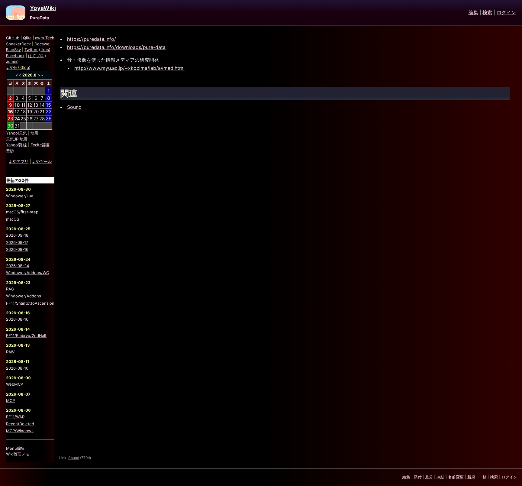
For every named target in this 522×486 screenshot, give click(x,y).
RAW (10, 352)
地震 (34, 133)
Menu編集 (15, 448)
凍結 (440, 477)
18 (23, 112)
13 (35, 105)
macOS (12, 219)
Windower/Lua (19, 196)
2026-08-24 (17, 266)
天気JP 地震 (16, 139)
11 (23, 105)
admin (11, 61)
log (26, 67)
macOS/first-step (22, 212)
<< (18, 75)
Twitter (31, 49)
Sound (74, 107)
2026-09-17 (17, 242)
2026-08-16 (17, 319)
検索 (487, 12)
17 (16, 112)
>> (40, 75)
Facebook (15, 55)
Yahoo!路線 (16, 144)
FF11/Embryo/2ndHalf (26, 335)
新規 (471, 477)
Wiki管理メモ (17, 454)
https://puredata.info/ (91, 39)
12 (29, 105)
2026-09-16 (17, 249)
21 (42, 112)
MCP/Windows (20, 431)
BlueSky (13, 49)
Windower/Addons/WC (27, 273)
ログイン (506, 12)
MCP (10, 400)
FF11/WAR (15, 417)
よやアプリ (18, 161)
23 (10, 119)
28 (42, 119)
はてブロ (36, 55)
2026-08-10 (17, 368)
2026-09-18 (17, 235)
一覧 (482, 477)
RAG (10, 289)
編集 (473, 12)
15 (48, 105)
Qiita (27, 37)
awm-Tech (44, 37)
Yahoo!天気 (16, 133)
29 (49, 118)
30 (10, 126)
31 (17, 126)
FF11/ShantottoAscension (30, 303)
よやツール (42, 161)
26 (29, 119)
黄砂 (10, 150)
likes (44, 49)
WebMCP (14, 384)
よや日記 (14, 67)
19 (29, 112)
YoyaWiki (43, 8)
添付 (418, 477)
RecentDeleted (20, 424)
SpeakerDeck (18, 43)
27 (36, 119)
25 (23, 119)
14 (42, 105)
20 (36, 112)
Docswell (42, 43)
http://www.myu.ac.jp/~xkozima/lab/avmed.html (129, 68)
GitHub (12, 37)
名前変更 (456, 477)
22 (49, 112)
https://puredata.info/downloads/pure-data (116, 47)
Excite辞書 (40, 144)
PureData (39, 17)
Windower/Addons (23, 296)
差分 (429, 477)
